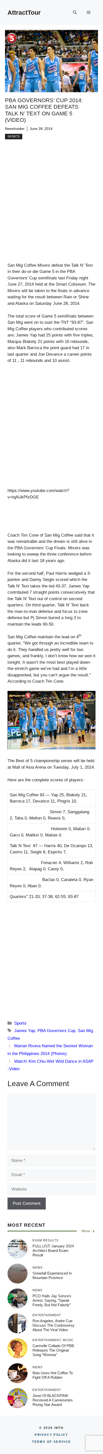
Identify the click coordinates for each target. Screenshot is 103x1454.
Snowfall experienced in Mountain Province (52, 1275)
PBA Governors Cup (56, 1030)
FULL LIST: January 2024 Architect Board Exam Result (53, 1250)
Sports (14, 136)
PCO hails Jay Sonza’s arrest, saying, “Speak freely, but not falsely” (51, 1300)
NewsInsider (14, 129)
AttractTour (24, 12)
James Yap (24, 1030)
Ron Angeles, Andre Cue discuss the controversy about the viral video (53, 1325)
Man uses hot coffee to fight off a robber (52, 1375)
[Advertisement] (51, 209)
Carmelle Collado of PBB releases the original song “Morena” (53, 1350)
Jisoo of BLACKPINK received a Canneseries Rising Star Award (52, 1400)
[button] (75, 12)
